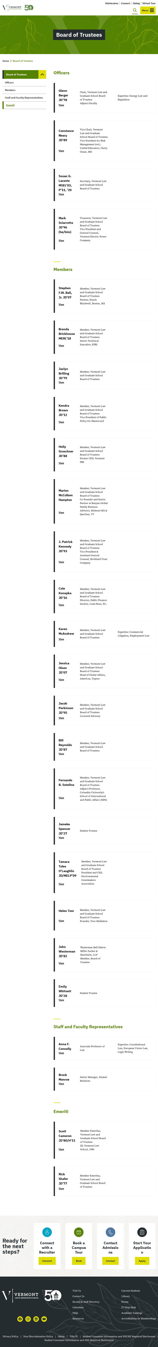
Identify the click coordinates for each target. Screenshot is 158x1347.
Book (79, 1260)
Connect (125, 3)
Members (10, 90)
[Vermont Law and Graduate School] (17, 7)
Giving (136, 3)
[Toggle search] (135, 10)
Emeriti (10, 105)
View (61, 105)
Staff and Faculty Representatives (24, 97)
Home (5, 60)
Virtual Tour (149, 3)
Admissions (111, 3)
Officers (9, 82)
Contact (110, 1260)
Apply (142, 1260)
